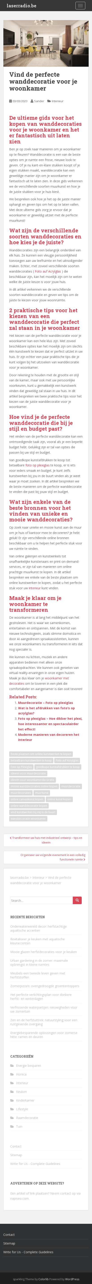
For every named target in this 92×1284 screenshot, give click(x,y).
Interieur (57, 101)
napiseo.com (19, 1198)
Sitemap (16, 1155)
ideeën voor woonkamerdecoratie (32, 780)
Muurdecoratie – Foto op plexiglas (45, 703)
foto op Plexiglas (21, 767)
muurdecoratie (70, 786)
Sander (39, 101)
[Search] (77, 900)
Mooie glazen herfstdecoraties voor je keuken (43, 952)
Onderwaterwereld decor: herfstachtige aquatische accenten (38, 928)
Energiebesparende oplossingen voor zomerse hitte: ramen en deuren (43, 1035)
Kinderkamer (25, 1100)
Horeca (21, 1074)
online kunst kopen (59, 799)
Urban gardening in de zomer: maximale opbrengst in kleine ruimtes (39, 962)
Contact (16, 1146)
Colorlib (43, 1279)
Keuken (21, 1092)
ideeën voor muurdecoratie (28, 773)
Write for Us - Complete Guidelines (35, 1164)
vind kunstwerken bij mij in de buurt (33, 812)
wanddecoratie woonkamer (28, 819)
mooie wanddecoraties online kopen (34, 786)
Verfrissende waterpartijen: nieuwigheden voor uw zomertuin (43, 1009)
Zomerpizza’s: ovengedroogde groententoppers (44, 986)
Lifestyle (22, 1109)
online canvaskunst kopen (27, 799)
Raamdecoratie (27, 1118)
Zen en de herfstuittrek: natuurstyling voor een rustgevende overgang (43, 1022)
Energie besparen (28, 1065)
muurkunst (41, 793)
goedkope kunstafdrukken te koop (58, 767)
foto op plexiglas (37, 465)
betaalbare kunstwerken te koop (31, 760)
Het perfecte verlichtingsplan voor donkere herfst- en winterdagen (41, 996)
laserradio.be (21, 5)
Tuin (19, 1126)
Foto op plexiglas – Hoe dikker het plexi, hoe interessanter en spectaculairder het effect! (50, 723)
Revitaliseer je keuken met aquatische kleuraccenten (37, 941)
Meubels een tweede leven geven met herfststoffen (37, 975)
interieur (35, 588)
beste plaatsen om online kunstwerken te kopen (41, 754)
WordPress (72, 1279)
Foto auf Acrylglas (48, 271)
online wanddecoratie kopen (29, 806)
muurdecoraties (21, 793)
